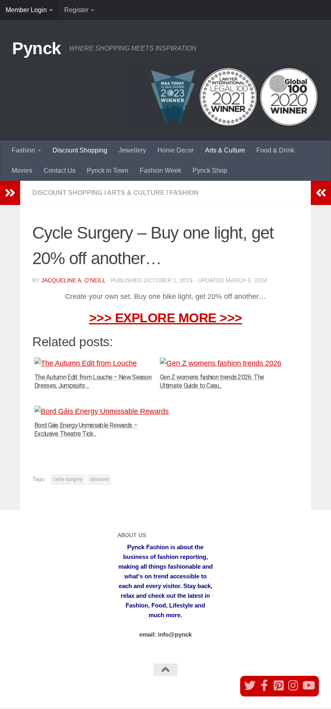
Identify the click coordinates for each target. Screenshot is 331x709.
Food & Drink (275, 150)
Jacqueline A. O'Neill (73, 280)
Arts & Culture (225, 150)
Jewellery (132, 150)
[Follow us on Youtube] (308, 685)
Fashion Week (160, 170)
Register (76, 9)
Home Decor (175, 150)
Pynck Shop (210, 170)
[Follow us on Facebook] (264, 685)
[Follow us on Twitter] (250, 685)
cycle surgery (67, 479)
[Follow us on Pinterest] (279, 685)
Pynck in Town (107, 170)
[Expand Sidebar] (10, 193)
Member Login (26, 9)
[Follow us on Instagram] (293, 685)
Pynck (36, 48)
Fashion (23, 150)
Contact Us (59, 170)
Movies (22, 170)
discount (99, 479)
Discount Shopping (79, 150)
